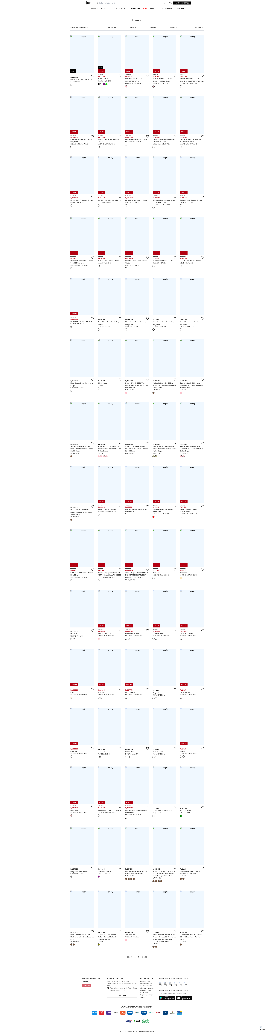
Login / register (182, 3)
